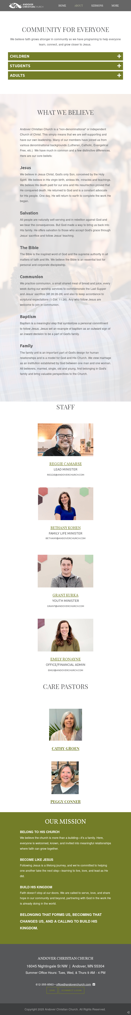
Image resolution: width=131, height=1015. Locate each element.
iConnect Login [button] (71, 990)
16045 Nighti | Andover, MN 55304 (65, 965)
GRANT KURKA (65, 595)
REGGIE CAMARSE (65, 464)
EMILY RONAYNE (65, 659)
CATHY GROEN (65, 748)
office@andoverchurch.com (73, 984)
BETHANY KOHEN (65, 528)
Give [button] (52, 990)
